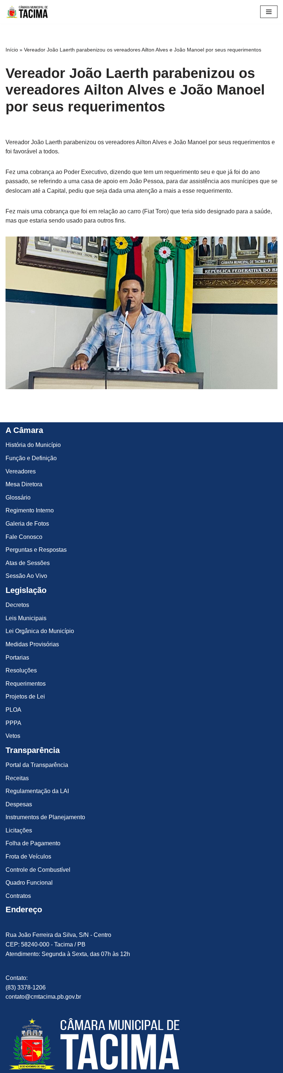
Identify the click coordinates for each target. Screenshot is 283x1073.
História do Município (33, 445)
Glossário (18, 497)
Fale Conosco (24, 537)
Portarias (17, 657)
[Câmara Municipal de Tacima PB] (28, 11)
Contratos (18, 896)
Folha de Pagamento (33, 843)
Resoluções (21, 670)
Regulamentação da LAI (37, 791)
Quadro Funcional (29, 883)
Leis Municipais (26, 618)
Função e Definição (31, 458)
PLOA (13, 710)
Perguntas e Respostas (36, 550)
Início (12, 50)
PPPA (13, 723)
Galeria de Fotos (27, 523)
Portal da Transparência (37, 765)
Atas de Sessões (28, 563)
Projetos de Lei (25, 696)
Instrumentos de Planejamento (45, 817)
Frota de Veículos (28, 856)
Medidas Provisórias (32, 644)
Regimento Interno (30, 510)
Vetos (13, 736)
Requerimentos (26, 684)
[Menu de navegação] (268, 12)
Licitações (19, 830)
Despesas (19, 804)
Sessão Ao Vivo (26, 576)
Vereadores (21, 471)
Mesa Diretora (24, 484)
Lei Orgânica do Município (40, 631)
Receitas (17, 778)
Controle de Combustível (38, 870)
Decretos (17, 605)
